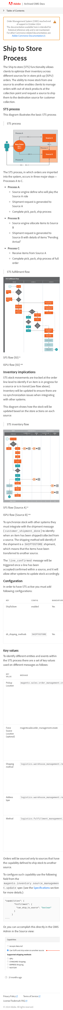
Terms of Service (30, 996)
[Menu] (3, 3)
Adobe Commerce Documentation (27, 35)
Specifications (42, 888)
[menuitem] (10, 996)
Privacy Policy (9, 996)
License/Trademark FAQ (14, 1000)
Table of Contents (15, 10)
